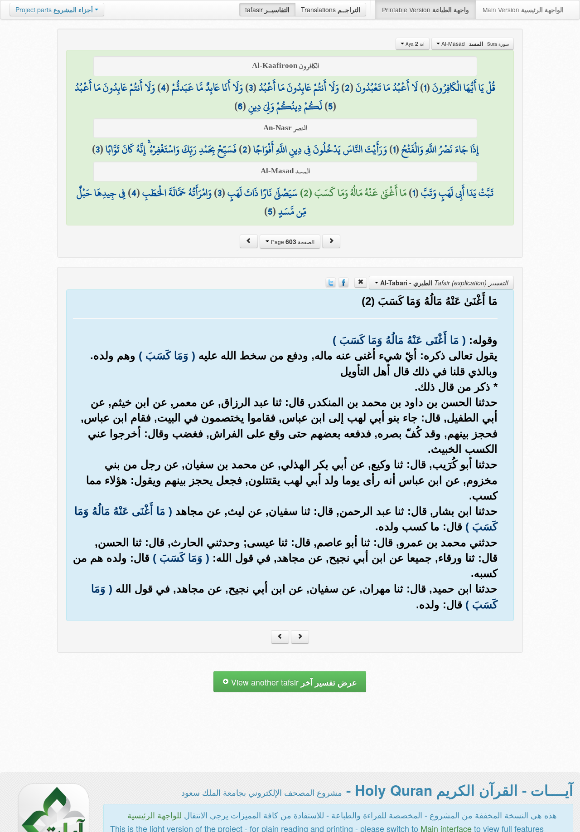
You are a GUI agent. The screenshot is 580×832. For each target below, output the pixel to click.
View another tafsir (293, 682)
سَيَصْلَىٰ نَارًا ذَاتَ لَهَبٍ (262, 193)
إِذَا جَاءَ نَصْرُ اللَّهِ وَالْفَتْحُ (439, 149)
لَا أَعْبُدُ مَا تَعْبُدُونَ (387, 88)
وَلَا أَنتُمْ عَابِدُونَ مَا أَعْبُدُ (299, 88)
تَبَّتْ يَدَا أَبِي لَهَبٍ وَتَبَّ (457, 193)
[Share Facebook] (343, 281)
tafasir (267, 9)
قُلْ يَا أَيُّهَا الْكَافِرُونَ (463, 88)
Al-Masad (474, 43)
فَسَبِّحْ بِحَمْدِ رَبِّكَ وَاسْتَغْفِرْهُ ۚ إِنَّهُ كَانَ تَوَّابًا (171, 149)
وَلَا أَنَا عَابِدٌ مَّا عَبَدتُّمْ (207, 88)
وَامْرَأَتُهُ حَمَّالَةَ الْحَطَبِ (177, 193)
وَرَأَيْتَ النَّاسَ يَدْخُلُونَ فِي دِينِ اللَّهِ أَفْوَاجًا (320, 149)
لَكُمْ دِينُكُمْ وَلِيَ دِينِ (285, 106)
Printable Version (425, 9)
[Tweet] (330, 281)
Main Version (523, 9)
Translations (330, 9)
